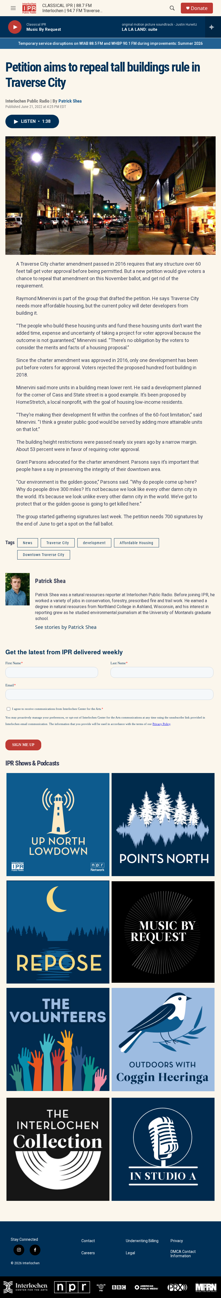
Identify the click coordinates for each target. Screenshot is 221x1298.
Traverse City (57, 543)
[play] (15, 27)
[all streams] (213, 27)
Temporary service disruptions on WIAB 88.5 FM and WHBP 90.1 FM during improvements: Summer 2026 (110, 43)
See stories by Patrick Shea (65, 627)
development (94, 543)
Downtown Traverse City (43, 555)
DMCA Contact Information (183, 1254)
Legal (130, 1253)
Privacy (177, 1241)
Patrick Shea (70, 101)
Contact (88, 1241)
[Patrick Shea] (17, 589)
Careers (88, 1253)
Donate (199, 8)
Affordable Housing (136, 543)
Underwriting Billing (142, 1241)
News (27, 543)
